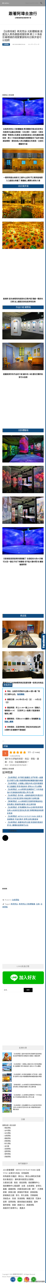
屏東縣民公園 (8, 1195)
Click (43, 642)
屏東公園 (12, 1192)
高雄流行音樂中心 (10, 1208)
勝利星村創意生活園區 (24, 1179)
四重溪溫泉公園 (24, 1189)
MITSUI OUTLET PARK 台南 (28, 1170)
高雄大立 (21, 1205)
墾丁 (34, 1189)
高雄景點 (7, 1156)
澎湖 (14, 1198)
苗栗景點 (7, 1151)
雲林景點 (7, 1154)
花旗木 (38, 1198)
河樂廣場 (34, 1195)
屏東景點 (7, 1141)
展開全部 (5, 1125)
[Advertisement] (23, 71)
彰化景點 (7, 1143)
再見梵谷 (14, 904)
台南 (38, 904)
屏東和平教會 (23, 1192)
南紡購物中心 (34, 1183)
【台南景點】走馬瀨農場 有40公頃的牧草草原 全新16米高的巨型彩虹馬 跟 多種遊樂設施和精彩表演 (25, 810)
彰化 (18, 1195)
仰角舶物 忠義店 (10, 1176)
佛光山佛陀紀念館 (32, 1176)
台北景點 (7, 1133)
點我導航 (20, 694)
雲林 (36, 1202)
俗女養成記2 (8, 1179)
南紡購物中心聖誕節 (11, 1186)
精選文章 (30, 1198)
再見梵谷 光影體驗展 (27, 904)
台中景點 (7, 1130)
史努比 (39, 1186)
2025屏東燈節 (8, 1170)
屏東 (5, 1192)
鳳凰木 (22, 1208)
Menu (6, 3)
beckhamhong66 (19, 44)
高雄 (14, 1205)
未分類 (6, 1146)
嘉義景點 (7, 1138)
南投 (16, 1183)
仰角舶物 (25, 1173)
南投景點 (7, 1128)
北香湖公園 (7, 1183)
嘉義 (5, 1189)
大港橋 (40, 1189)
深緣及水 (6, 1198)
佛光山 (21, 1176)
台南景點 (6, 44)
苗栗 (5, 1202)
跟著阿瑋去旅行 (23, 14)
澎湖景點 (7, 1149)
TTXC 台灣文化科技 (11, 1173)
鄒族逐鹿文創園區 (24, 1202)
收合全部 (13, 1125)
